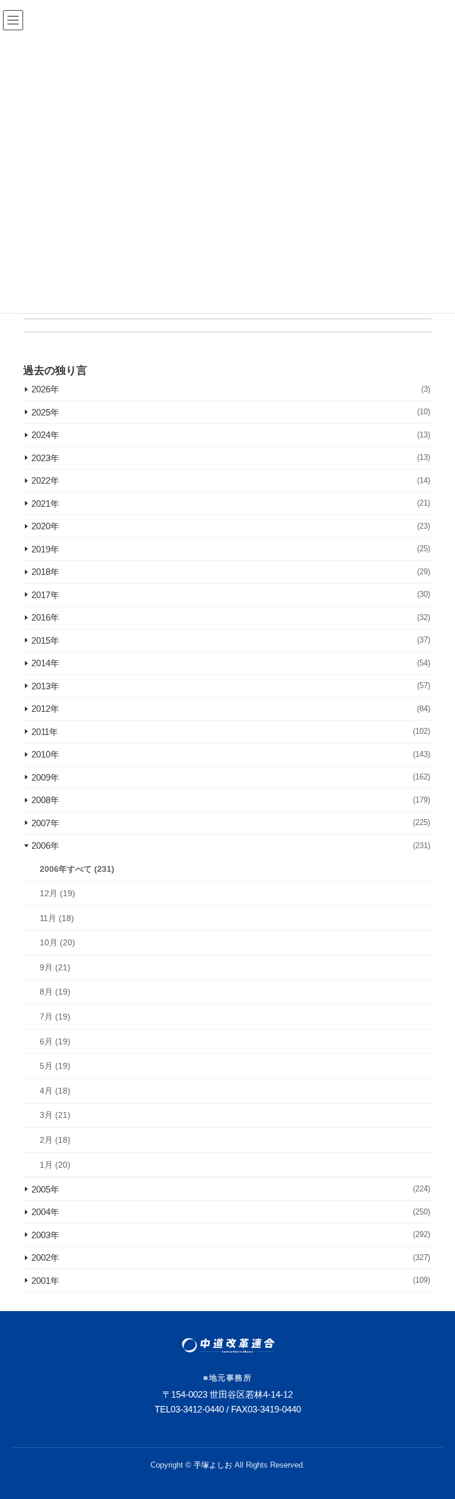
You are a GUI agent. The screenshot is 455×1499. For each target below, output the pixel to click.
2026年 (230, 389)
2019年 (230, 549)
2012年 (230, 709)
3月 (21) (55, 1115)
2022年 (230, 480)
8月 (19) (55, 991)
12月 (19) (57, 893)
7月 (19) (55, 1016)
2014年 (230, 663)
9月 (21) (55, 966)
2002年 (230, 1257)
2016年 (230, 617)
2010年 (230, 754)
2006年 (230, 845)
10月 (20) (57, 942)
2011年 (230, 732)
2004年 (230, 1212)
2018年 (230, 572)
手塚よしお (213, 1464)
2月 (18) (55, 1140)
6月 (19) (55, 1041)
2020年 (230, 526)
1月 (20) (55, 1164)
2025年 (230, 412)
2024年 (230, 435)
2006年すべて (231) (77, 868)
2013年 (230, 686)
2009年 (230, 777)
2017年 (230, 595)
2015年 (230, 640)
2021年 (230, 503)
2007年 (230, 823)
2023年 (230, 458)
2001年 (230, 1280)
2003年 (230, 1234)
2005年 (230, 1189)
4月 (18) (55, 1090)
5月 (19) (55, 1065)
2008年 (230, 800)
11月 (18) (57, 917)
